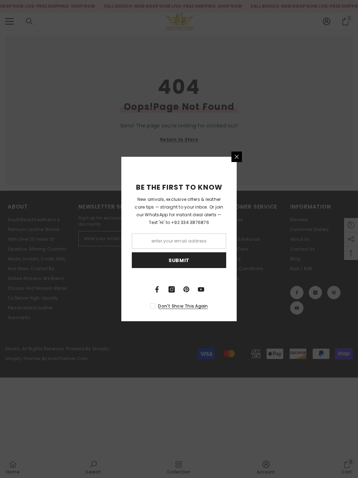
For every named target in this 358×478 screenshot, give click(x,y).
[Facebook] (157, 289)
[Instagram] (171, 289)
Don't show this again (183, 306)
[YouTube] (201, 289)
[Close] (236, 157)
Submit (179, 260)
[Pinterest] (186, 289)
